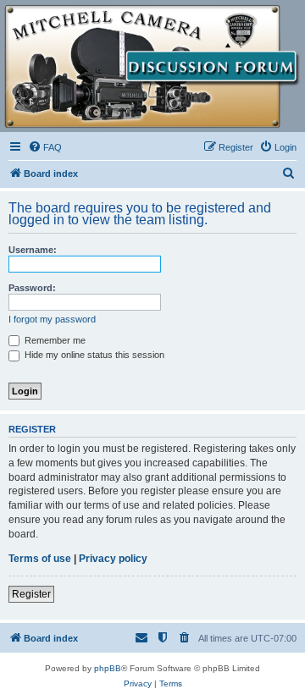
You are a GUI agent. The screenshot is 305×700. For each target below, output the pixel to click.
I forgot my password (52, 319)
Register (31, 594)
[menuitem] (45, 147)
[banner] (152, 66)
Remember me (54, 340)
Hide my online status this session (93, 355)
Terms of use (39, 559)
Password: (32, 288)
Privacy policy (113, 559)
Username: (32, 250)
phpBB (107, 668)
